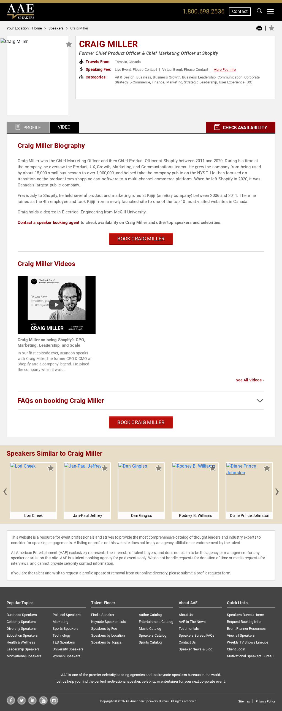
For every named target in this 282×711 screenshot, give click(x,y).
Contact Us (187, 642)
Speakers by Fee (104, 628)
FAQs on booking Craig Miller (61, 401)
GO (259, 11)
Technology (61, 635)
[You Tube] (43, 703)
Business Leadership (199, 77)
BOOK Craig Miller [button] (140, 238)
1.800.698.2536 (203, 11)
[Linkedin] (32, 703)
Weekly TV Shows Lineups (248, 642)
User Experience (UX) (236, 82)
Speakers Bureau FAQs (197, 635)
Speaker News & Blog (195, 649)
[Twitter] (21, 703)
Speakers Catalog (152, 635)
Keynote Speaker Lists (108, 622)
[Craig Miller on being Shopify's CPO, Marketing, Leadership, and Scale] (57, 304)
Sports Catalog (150, 642)
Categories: (96, 77)
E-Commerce (139, 82)
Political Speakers (67, 615)
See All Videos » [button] (250, 380)
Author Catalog (150, 615)
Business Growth (166, 77)
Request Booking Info (244, 622)
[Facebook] (11, 703)
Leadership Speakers (23, 649)
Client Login (236, 649)
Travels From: (97, 61)
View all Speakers (241, 635)
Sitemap (244, 701)
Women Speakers (66, 656)
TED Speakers (64, 642)
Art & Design (125, 77)
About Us (186, 615)
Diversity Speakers (21, 628)
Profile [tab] (31, 127)
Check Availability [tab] (244, 127)
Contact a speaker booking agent (49, 222)
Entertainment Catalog (156, 622)
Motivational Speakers (24, 656)
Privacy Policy (265, 701)
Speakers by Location (108, 635)
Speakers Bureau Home (245, 615)
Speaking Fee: (98, 69)
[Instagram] (54, 703)
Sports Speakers (65, 628)
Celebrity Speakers (21, 622)
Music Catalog (150, 628)
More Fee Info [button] (224, 69)
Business (143, 77)
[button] (4, 490)
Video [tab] (64, 127)
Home (37, 28)
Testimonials (189, 628)
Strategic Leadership (200, 82)
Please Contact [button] (145, 69)
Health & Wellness (21, 642)
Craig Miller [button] (108, 44)
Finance (158, 82)
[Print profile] (259, 28)
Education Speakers (22, 635)
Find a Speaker (102, 615)
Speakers (56, 28)
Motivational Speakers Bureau (250, 656)
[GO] (259, 11)
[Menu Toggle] (270, 11)
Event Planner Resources (246, 628)
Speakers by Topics (106, 642)
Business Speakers (22, 615)
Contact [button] (240, 11)
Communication (230, 77)
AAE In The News (192, 622)
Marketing (174, 82)
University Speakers (68, 649)
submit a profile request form (205, 573)
